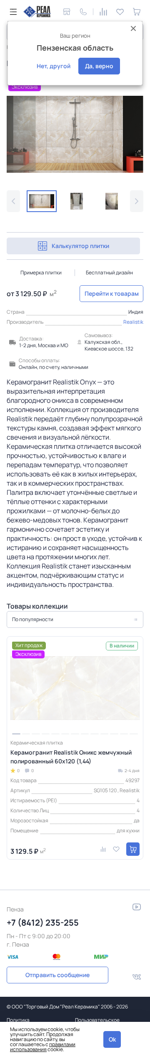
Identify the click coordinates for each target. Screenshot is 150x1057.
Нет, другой (53, 66)
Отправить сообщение (57, 975)
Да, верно (99, 66)
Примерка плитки (41, 272)
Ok (112, 1039)
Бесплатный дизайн (109, 272)
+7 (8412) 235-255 (43, 922)
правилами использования (42, 1047)
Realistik (133, 321)
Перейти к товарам (112, 293)
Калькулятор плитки (80, 246)
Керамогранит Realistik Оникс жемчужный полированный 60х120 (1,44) (71, 756)
